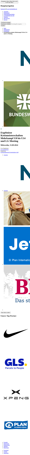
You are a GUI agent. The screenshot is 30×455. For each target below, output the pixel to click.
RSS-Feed (6, 447)
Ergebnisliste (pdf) (14, 152)
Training (6, 17)
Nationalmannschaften (9, 14)
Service (5, 19)
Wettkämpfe (7, 13)
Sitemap (6, 446)
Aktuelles (6, 11)
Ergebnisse (6, 31)
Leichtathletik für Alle (9, 15)
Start (5, 28)
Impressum (6, 443)
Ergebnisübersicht (5, 152)
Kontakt (6, 442)
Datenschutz (7, 445)
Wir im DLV (7, 18)
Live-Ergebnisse (5, 149)
